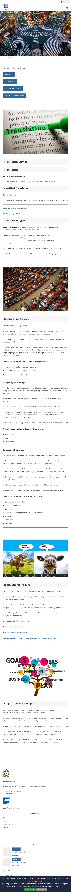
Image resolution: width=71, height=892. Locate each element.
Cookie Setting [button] (41, 889)
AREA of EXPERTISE (9, 824)
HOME (5, 818)
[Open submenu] (67, 821)
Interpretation (9, 81)
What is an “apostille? (11, 214)
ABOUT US (6, 831)
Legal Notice (7, 870)
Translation (8, 74)
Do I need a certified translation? (16, 208)
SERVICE (5, 821)
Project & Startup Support (14, 96)
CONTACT (6, 827)
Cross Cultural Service (12, 89)
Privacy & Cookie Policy (11, 875)
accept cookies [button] (29, 889)
